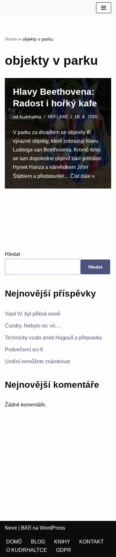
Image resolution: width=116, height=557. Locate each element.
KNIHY (62, 541)
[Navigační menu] (103, 7)
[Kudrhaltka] (10, 8)
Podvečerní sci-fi (24, 349)
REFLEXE (58, 116)
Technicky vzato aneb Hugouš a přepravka (53, 337)
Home (11, 39)
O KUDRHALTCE (26, 550)
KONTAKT (91, 541)
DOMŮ (14, 541)
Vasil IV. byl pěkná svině (32, 314)
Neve (11, 528)
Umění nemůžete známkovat (37, 361)
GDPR (63, 550)
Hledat (12, 254)
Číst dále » (82, 176)
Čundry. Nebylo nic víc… (33, 325)
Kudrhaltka (30, 116)
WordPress (52, 528)
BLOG (38, 541)
